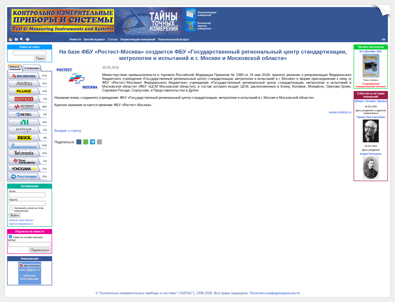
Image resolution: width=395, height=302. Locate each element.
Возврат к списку (67, 131)
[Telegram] (92, 141)
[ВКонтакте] (78, 141)
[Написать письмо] (16, 39)
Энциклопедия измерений (137, 39)
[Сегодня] (370, 101)
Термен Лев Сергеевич (371, 117)
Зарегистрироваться (21, 223)
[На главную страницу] (10, 39)
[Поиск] (22, 39)
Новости (75, 39)
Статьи (112, 39)
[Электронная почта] (99, 141)
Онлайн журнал (94, 39)
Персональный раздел (173, 39)
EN (383, 39)
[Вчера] (359, 101)
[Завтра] (382, 101)
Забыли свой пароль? (21, 220)
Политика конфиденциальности (275, 293)
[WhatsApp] (85, 141)
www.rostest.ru (340, 112)
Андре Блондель (371, 153)
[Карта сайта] (27, 39)
